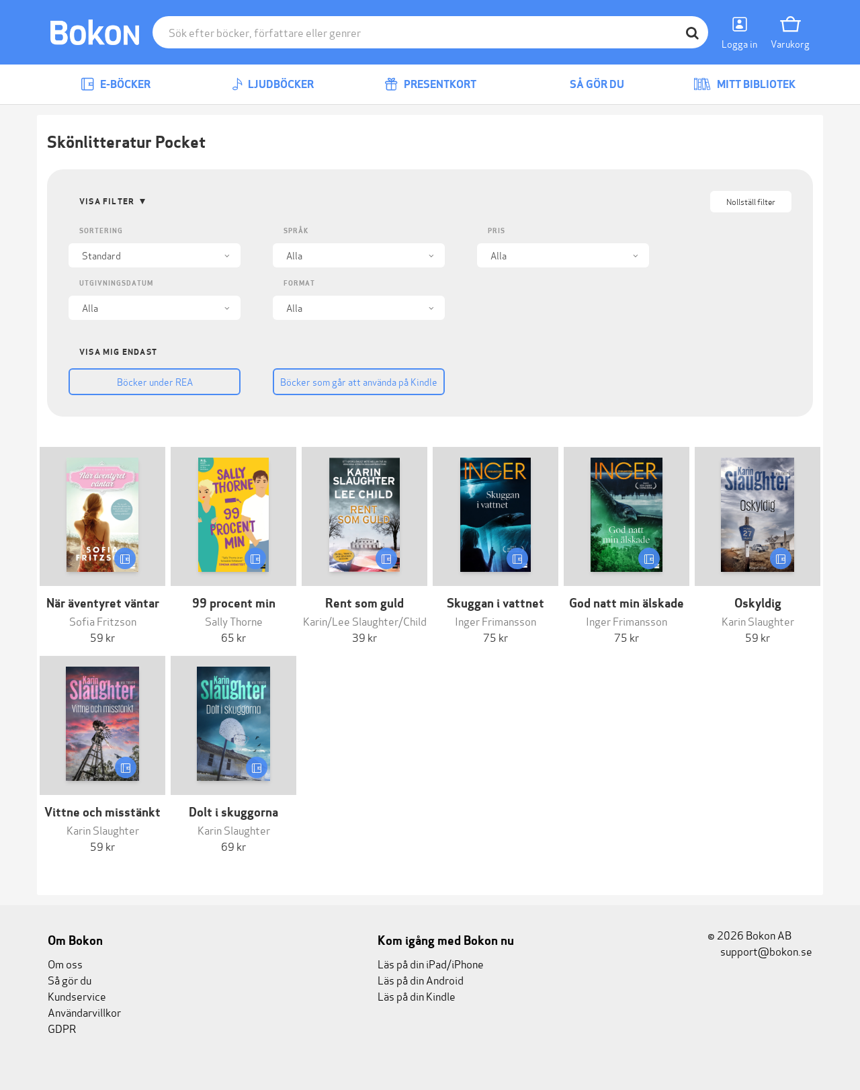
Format (299, 283)
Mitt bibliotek (755, 84)
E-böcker (124, 84)
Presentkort (439, 84)
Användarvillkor (84, 1011)
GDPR (62, 1028)
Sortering (101, 230)
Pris (496, 230)
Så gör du (596, 84)
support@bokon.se (765, 950)
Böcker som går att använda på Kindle (358, 381)
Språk (296, 230)
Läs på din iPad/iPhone (431, 963)
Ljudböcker (280, 84)
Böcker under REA (155, 381)
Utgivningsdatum (116, 283)
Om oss (65, 963)
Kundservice (77, 995)
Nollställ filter (750, 201)
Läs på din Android (421, 979)
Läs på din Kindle (417, 995)
